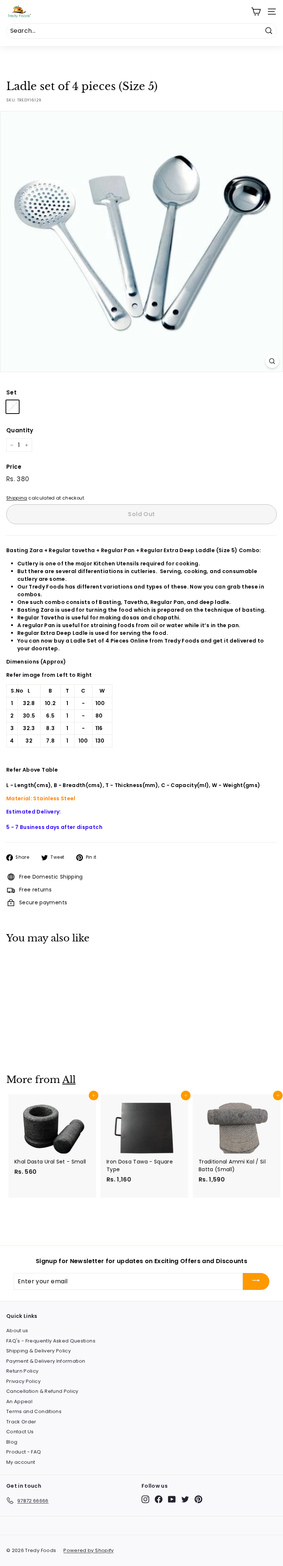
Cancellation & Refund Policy (42, 1391)
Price (14, 467)
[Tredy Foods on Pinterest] (198, 1499)
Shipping (16, 498)
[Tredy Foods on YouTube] (172, 1499)
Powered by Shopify (88, 1550)
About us (17, 1330)
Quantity (20, 430)
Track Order (21, 1421)
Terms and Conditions (34, 1411)
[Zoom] (272, 361)
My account (20, 1462)
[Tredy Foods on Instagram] (145, 1499)
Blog (11, 1441)
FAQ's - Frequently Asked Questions (50, 1340)
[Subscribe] (256, 1281)
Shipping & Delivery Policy (38, 1350)
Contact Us (20, 1431)
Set (11, 392)
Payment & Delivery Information (45, 1361)
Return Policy (22, 1370)
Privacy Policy (23, 1381)
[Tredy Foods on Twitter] (185, 1499)
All (69, 1080)
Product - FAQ (23, 1451)
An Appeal (19, 1401)
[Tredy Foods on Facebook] (159, 1499)
